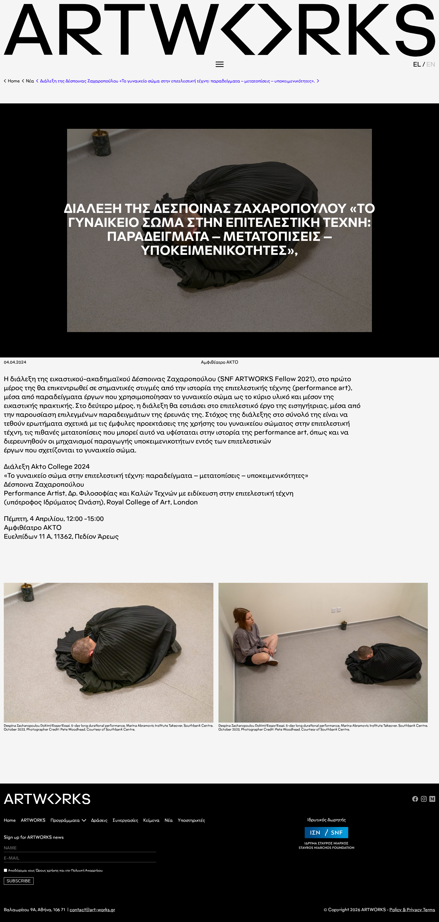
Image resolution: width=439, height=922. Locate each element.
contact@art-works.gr (92, 909)
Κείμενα (151, 820)
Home (14, 81)
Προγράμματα (65, 820)
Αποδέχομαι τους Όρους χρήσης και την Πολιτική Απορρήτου (55, 870)
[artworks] (219, 55)
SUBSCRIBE (19, 881)
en (430, 64)
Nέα (30, 81)
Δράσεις (99, 820)
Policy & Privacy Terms (412, 909)
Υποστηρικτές (191, 820)
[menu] (220, 64)
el (417, 64)
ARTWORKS (33, 820)
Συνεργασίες (125, 820)
